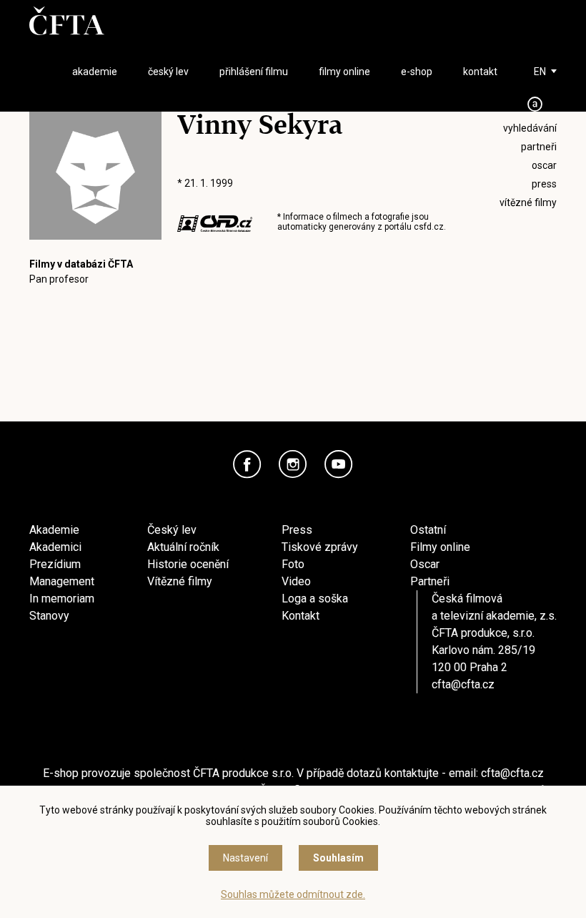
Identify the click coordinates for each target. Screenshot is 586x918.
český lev (168, 71)
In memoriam (61, 598)
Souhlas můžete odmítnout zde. (293, 894)
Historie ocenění (188, 564)
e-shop (416, 71)
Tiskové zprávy (320, 547)
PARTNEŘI (539, 146)
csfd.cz (429, 227)
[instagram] (293, 464)
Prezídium (55, 564)
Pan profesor (59, 279)
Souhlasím (338, 858)
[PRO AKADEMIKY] (535, 104)
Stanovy (49, 615)
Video (296, 581)
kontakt (480, 71)
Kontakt (300, 615)
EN (540, 71)
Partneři (430, 581)
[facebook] (247, 464)
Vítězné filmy (179, 581)
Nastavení (245, 858)
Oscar (425, 564)
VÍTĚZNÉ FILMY (528, 202)
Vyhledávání (530, 128)
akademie (94, 71)
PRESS (544, 184)
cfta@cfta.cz (463, 684)
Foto (293, 564)
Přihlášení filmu (253, 71)
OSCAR (544, 165)
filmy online (344, 71)
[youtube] (338, 464)
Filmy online (440, 547)
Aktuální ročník (183, 547)
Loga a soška (315, 598)
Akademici (55, 547)
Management (61, 581)
